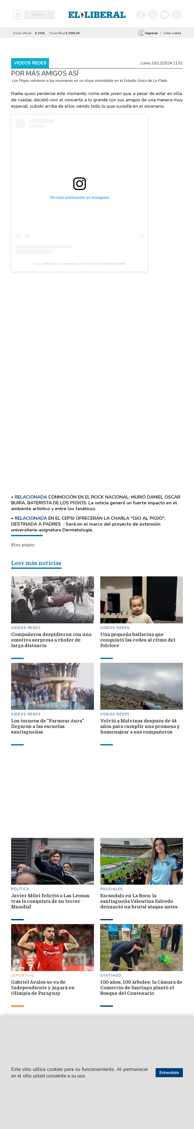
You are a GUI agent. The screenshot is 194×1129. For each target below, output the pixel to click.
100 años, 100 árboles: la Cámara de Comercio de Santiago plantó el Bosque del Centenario (141, 988)
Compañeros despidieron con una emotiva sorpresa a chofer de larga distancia (51, 640)
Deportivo (23, 975)
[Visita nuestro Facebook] (141, 14)
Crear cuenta (172, 33)
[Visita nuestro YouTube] (164, 14)
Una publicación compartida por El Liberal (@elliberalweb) (79, 264)
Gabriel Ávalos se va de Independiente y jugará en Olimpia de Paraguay (43, 988)
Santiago (111, 975)
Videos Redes (30, 63)
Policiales (111, 889)
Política (20, 889)
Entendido (169, 1072)
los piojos (24, 545)
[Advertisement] (124, 312)
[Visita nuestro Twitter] (152, 14)
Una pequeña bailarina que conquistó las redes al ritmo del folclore (137, 640)
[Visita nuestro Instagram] (176, 14)
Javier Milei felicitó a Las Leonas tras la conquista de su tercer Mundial (50, 901)
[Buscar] (29, 15)
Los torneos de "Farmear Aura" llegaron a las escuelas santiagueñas (47, 726)
